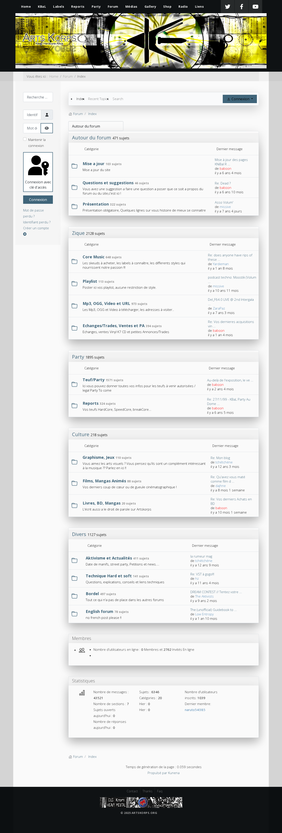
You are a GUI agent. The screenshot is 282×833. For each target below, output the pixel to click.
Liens (199, 6)
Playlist (90, 281)
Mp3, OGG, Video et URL (106, 303)
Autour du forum (91, 137)
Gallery (150, 6)
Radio (183, 6)
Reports (78, 6)
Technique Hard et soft (109, 575)
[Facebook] (241, 6)
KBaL (42, 6)
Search (118, 99)
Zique (78, 233)
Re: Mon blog (220, 458)
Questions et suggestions (108, 182)
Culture (80, 434)
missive (225, 206)
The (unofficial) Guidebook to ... (213, 609)
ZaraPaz (219, 308)
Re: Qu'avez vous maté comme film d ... (228, 479)
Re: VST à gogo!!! (202, 574)
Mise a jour (93, 163)
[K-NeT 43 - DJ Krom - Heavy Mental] (141, 802)
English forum (99, 611)
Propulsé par (158, 773)
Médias (131, 6)
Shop (167, 6)
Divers (79, 534)
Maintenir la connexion (37, 142)
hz (197, 578)
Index (80, 99)
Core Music (93, 256)
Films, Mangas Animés (104, 480)
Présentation (96, 204)
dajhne (220, 485)
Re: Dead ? (223, 183)
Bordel (92, 593)
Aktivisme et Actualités (109, 558)
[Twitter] (227, 6)
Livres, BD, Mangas (102, 503)
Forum (113, 6)
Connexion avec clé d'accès (38, 185)
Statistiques (83, 681)
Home (26, 6)
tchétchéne (224, 462)
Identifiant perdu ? (36, 222)
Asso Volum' (224, 202)
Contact (132, 791)
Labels (58, 6)
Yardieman (221, 264)
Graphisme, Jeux (98, 457)
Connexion (38, 199)
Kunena (174, 773)
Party (96, 6)
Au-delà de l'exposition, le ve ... (230, 380)
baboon (225, 168)
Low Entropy (204, 614)
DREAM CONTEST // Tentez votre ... (216, 592)
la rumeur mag (201, 556)
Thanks (147, 791)
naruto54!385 (195, 709)
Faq (159, 791)
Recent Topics (98, 99)
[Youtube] (255, 6)
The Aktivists (204, 596)
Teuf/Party (93, 379)
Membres (81, 638)
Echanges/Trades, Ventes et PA (114, 325)
